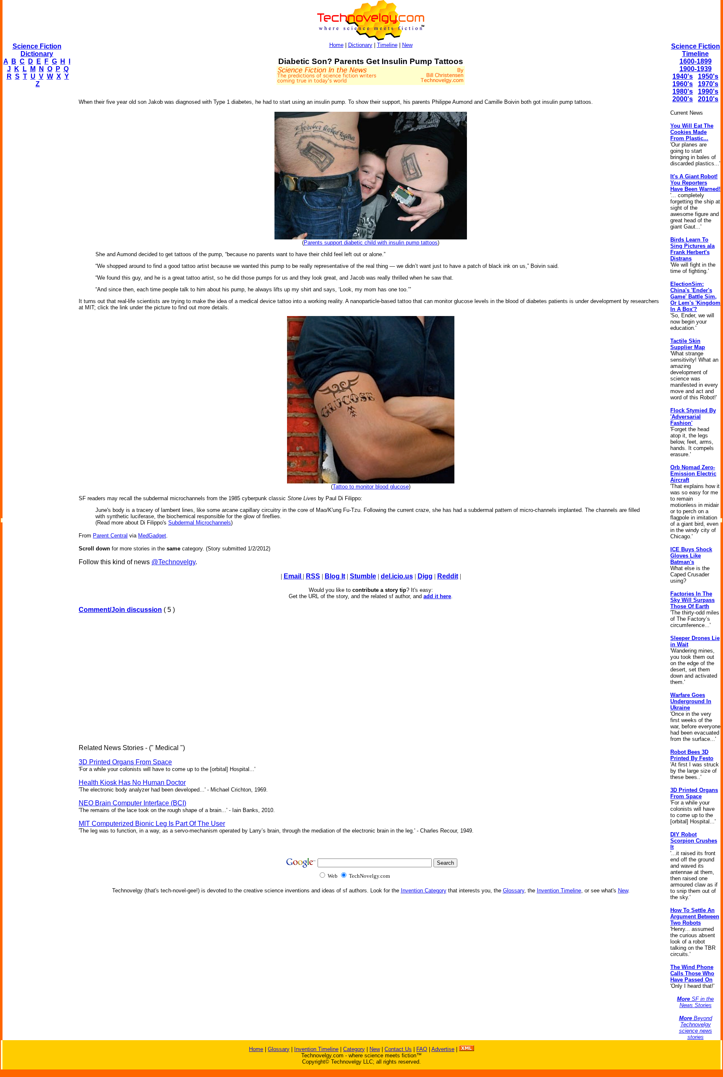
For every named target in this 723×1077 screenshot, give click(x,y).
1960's (682, 83)
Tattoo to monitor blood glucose (371, 486)
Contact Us (398, 1049)
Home (336, 45)
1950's (708, 76)
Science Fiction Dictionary (37, 50)
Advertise (442, 1049)
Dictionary (360, 45)
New (407, 45)
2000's (682, 99)
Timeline (387, 45)
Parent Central (110, 535)
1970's (708, 83)
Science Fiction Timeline (695, 50)
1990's (708, 91)
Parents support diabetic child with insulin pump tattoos (371, 242)
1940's (682, 76)
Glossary (513, 890)
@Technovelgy (173, 561)
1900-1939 (695, 68)
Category (354, 1049)
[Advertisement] (36, 220)
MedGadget (152, 535)
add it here (437, 596)
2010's (708, 99)
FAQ (421, 1049)
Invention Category (423, 890)
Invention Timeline (559, 890)
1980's (682, 91)
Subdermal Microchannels (199, 522)
